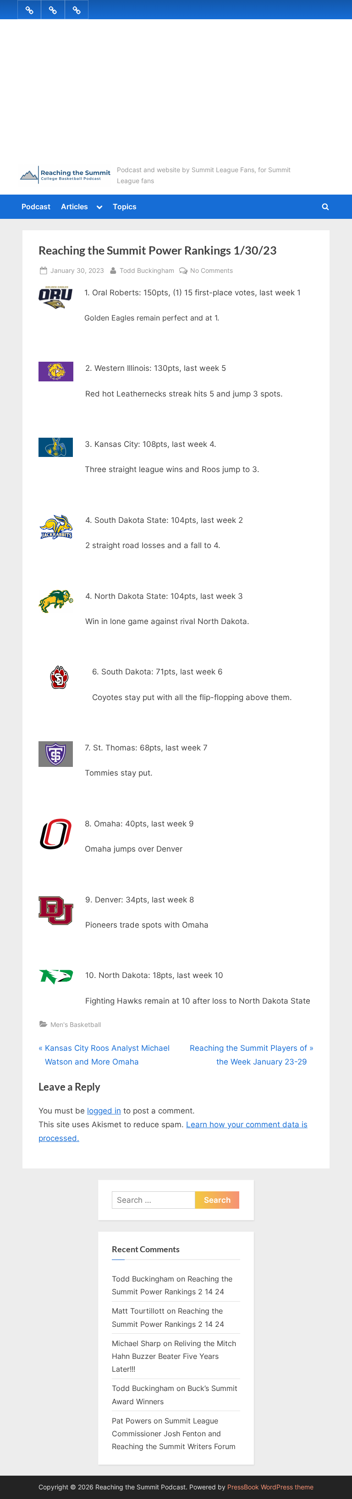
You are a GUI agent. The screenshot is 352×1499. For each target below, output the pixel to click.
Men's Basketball (75, 1024)
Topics (125, 206)
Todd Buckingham (147, 270)
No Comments (211, 271)
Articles (74, 206)
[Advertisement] (176, 96)
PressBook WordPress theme (270, 1487)
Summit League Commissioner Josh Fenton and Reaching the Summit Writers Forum (174, 1433)
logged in (104, 1110)
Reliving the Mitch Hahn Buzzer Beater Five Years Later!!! (174, 1356)
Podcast (36, 206)
